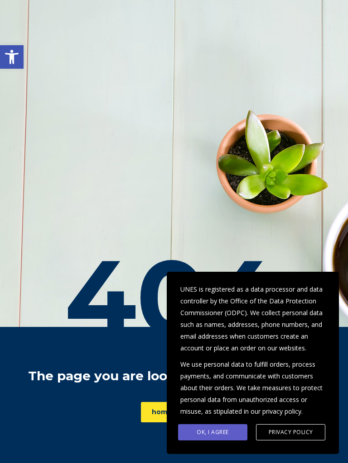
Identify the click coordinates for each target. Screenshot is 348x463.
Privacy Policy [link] (291, 432)
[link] (12, 57)
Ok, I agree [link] (213, 432)
